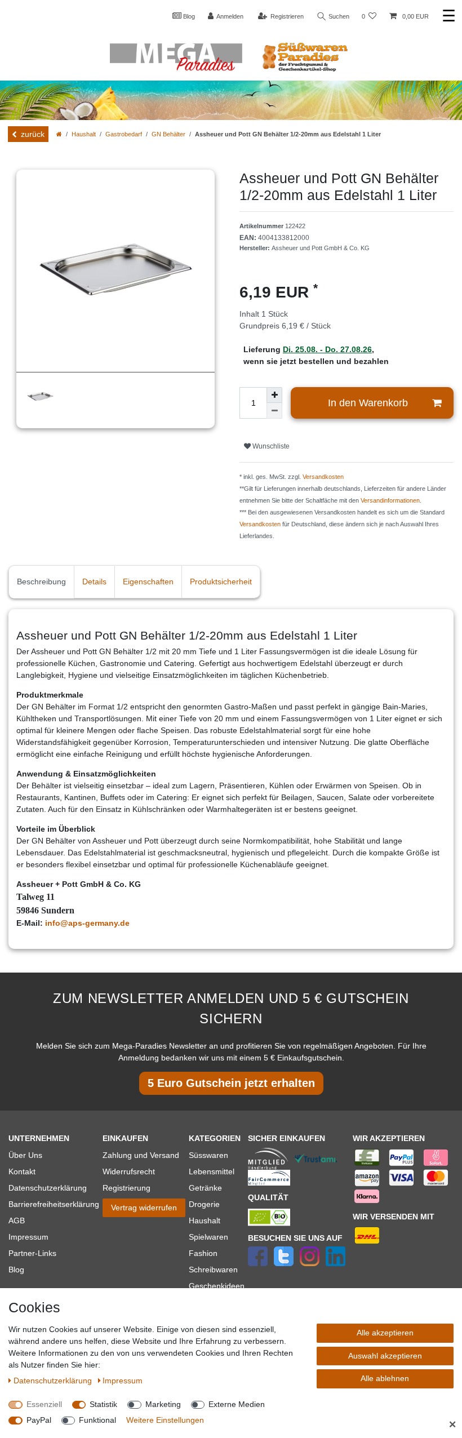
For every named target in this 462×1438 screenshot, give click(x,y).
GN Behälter (168, 134)
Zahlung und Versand (141, 1155)
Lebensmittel (211, 1171)
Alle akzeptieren (385, 1332)
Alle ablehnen (385, 1378)
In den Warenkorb (368, 403)
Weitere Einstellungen (165, 1419)
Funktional (97, 1419)
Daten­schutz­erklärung (54, 1380)
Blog (188, 16)
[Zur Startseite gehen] (59, 134)
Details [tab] (94, 581)
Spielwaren (208, 1236)
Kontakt (21, 1171)
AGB (16, 1220)
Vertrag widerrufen (144, 1207)
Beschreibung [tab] (41, 581)
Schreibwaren (213, 1269)
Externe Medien (236, 1404)
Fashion (203, 1253)
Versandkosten (323, 476)
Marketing (163, 1404)
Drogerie (204, 1204)
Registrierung (126, 1187)
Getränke (205, 1187)
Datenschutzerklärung (47, 1187)
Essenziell (44, 1404)
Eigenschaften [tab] (148, 581)
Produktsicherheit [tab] (221, 581)
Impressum (28, 1236)
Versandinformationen (390, 500)
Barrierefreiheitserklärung (53, 1204)
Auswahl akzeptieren (385, 1355)
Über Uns (25, 1155)
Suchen (338, 16)
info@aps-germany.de (87, 922)
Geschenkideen (217, 1285)
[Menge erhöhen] (274, 395)
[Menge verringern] (274, 411)
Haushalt (84, 134)
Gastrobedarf (123, 134)
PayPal (38, 1419)
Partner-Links (32, 1253)
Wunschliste (270, 446)
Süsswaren (208, 1155)
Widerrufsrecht (129, 1171)
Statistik (103, 1404)
